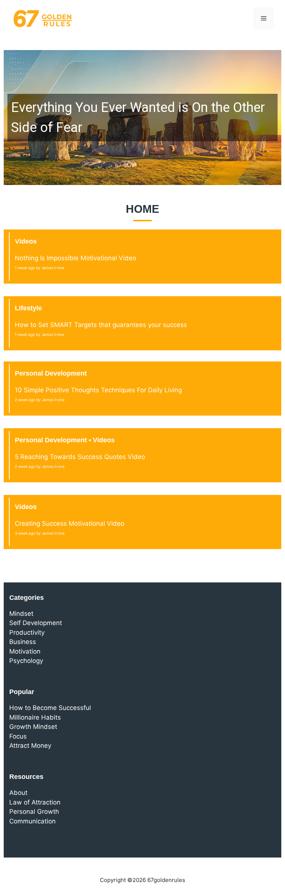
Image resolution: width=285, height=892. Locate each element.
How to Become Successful (50, 707)
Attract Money (30, 745)
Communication (32, 821)
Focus (18, 736)
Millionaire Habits (35, 717)
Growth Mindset (33, 726)
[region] (142, 117)
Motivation (24, 651)
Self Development (35, 623)
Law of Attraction (34, 802)
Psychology (26, 660)
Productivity (27, 632)
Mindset (21, 613)
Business (22, 641)
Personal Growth (34, 811)
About (18, 792)
